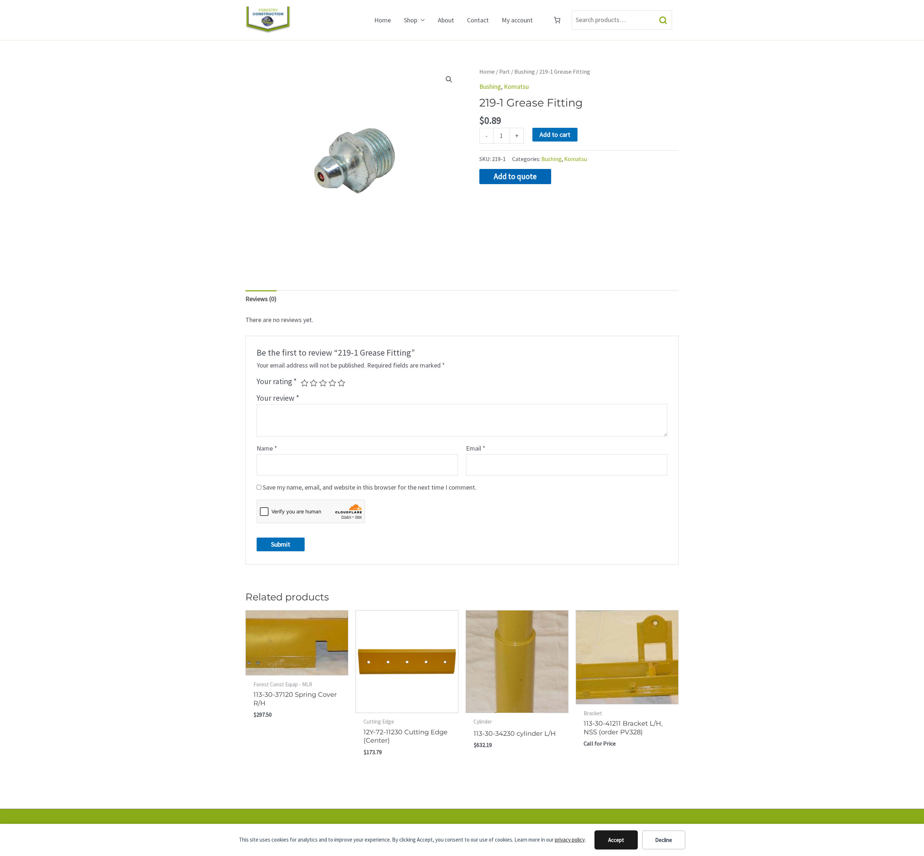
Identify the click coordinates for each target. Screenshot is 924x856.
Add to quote (515, 176)
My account (517, 20)
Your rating (277, 381)
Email (475, 448)
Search (663, 20)
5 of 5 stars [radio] (341, 383)
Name (267, 448)
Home (382, 20)
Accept (616, 840)
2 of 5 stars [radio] (314, 383)
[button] (449, 79)
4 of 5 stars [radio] (332, 383)
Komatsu (516, 86)
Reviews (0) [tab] (260, 299)
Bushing (524, 71)
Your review (278, 398)
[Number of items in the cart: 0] (557, 20)
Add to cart (555, 134)
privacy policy (570, 839)
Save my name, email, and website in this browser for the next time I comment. (369, 487)
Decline (663, 840)
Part (504, 71)
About (446, 20)
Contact (478, 20)
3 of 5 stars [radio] (323, 383)
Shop (410, 20)
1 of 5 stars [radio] (305, 383)
